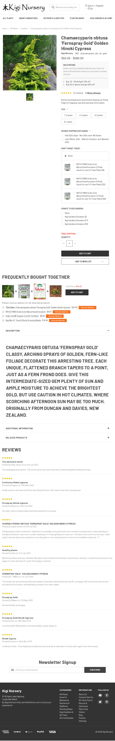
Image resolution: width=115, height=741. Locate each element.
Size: (63, 109)
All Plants (8, 18)
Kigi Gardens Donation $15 (76, 220)
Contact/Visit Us (86, 697)
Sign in (91, 6)
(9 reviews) (78, 93)
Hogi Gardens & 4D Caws (101, 18)
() (91, 9)
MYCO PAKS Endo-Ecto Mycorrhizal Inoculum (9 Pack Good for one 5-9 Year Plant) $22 (90, 182)
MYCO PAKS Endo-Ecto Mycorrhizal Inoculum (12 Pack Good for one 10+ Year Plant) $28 (91, 196)
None (70, 156)
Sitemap (82, 721)
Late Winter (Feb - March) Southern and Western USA (87, 140)
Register (100, 6)
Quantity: (66, 237)
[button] (57, 330)
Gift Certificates (66, 718)
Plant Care (83, 709)
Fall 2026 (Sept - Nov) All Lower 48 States (83, 135)
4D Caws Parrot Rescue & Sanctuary (86, 703)
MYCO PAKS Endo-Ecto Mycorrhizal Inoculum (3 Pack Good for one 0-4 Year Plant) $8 (90, 167)
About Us (83, 694)
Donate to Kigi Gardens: (72, 208)
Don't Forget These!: (70, 148)
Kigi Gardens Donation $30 (76, 224)
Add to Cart (77, 292)
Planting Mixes (77, 18)
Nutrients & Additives (53, 18)
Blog (81, 715)
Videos (82, 712)
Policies (82, 718)
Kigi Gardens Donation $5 (76, 217)
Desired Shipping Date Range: (75, 131)
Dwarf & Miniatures (28, 18)
